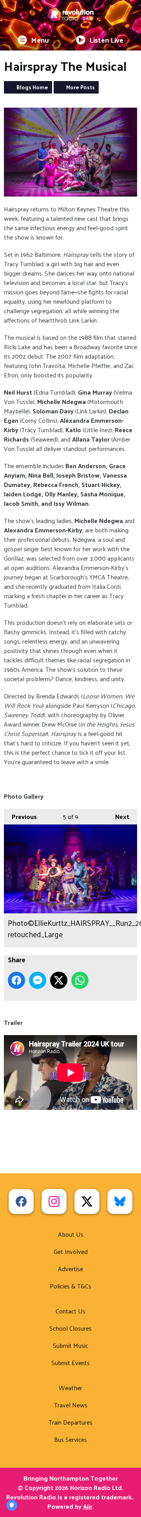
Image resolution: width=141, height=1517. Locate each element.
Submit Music (70, 1345)
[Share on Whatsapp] (80, 980)
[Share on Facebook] (16, 980)
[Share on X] (58, 980)
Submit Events (70, 1362)
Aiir (87, 1506)
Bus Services (70, 1439)
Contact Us (70, 1311)
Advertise (70, 1268)
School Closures (70, 1328)
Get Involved (71, 1251)
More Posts (80, 87)
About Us (70, 1234)
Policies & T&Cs (70, 1286)
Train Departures (70, 1422)
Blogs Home (32, 87)
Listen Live (106, 39)
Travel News (70, 1405)
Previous (20, 816)
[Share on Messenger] (37, 980)
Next (118, 816)
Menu (40, 39)
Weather (70, 1387)
